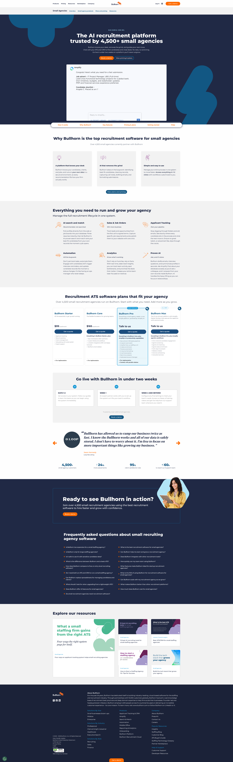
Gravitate (64, 753)
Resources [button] (71, 3)
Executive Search (93, 735)
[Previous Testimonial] (55, 443)
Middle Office (125, 725)
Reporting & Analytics (128, 728)
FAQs (173, 125)
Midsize (90, 716)
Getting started (153, 125)
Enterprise (91, 719)
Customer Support (159, 750)
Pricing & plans (130, 125)
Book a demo (106, 58)
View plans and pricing (116, 192)
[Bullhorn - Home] (58, 694)
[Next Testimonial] (178, 443)
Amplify (123, 716)
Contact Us (156, 719)
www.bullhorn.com (140, 705)
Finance (90, 747)
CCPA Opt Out (57, 742)
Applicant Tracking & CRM (130, 713)
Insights (155, 729)
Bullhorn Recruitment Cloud (130, 737)
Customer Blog (157, 735)
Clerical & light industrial (96, 729)
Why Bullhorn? (85, 125)
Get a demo (173, 4)
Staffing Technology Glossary (163, 741)
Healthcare (91, 732)
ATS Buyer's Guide (158, 738)
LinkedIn (168, 705)
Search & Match (125, 719)
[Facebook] (57, 700)
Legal (54, 746)
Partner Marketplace (160, 744)
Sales (89, 745)
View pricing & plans (124, 58)
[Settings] (4, 759)
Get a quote (68, 331)
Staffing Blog (157, 732)
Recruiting (91, 742)
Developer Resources (160, 753)
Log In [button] (157, 3)
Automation (124, 722)
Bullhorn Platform (127, 734)
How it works (63, 125)
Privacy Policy (57, 744)
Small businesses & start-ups (98, 713)
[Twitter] (54, 700)
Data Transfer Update (59, 738)
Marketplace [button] (81, 3)
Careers (155, 722)
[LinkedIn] (60, 700)
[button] (162, 3)
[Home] (116, 5)
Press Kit (155, 716)
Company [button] (91, 3)
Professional (92, 726)
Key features (107, 125)
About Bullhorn (158, 713)
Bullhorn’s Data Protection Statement (64, 740)
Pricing (63, 3)
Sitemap (55, 747)
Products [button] (56, 3)
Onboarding (124, 731)
